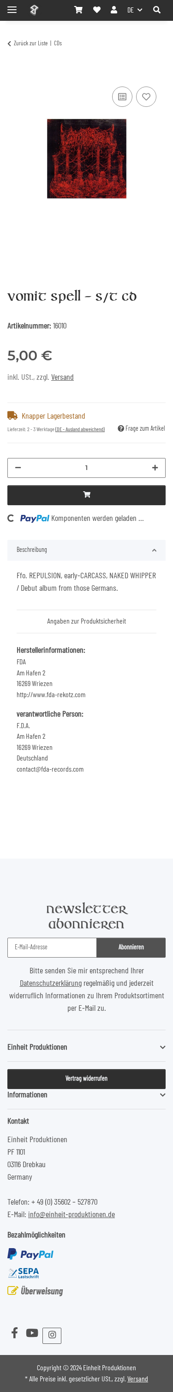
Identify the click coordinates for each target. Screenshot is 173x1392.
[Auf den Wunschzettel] (146, 97)
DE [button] (130, 10)
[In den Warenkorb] (14, 73)
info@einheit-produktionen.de (71, 1215)
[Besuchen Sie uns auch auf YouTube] (32, 1334)
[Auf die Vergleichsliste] (122, 97)
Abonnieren (131, 947)
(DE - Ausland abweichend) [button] (80, 429)
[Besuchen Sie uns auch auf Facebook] (14, 1334)
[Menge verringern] (18, 467)
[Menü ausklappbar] (12, 6)
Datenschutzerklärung (51, 983)
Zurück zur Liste (31, 44)
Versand (62, 377)
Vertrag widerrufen (86, 1079)
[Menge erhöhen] (155, 467)
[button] (157, 10)
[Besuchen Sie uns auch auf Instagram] (51, 1336)
